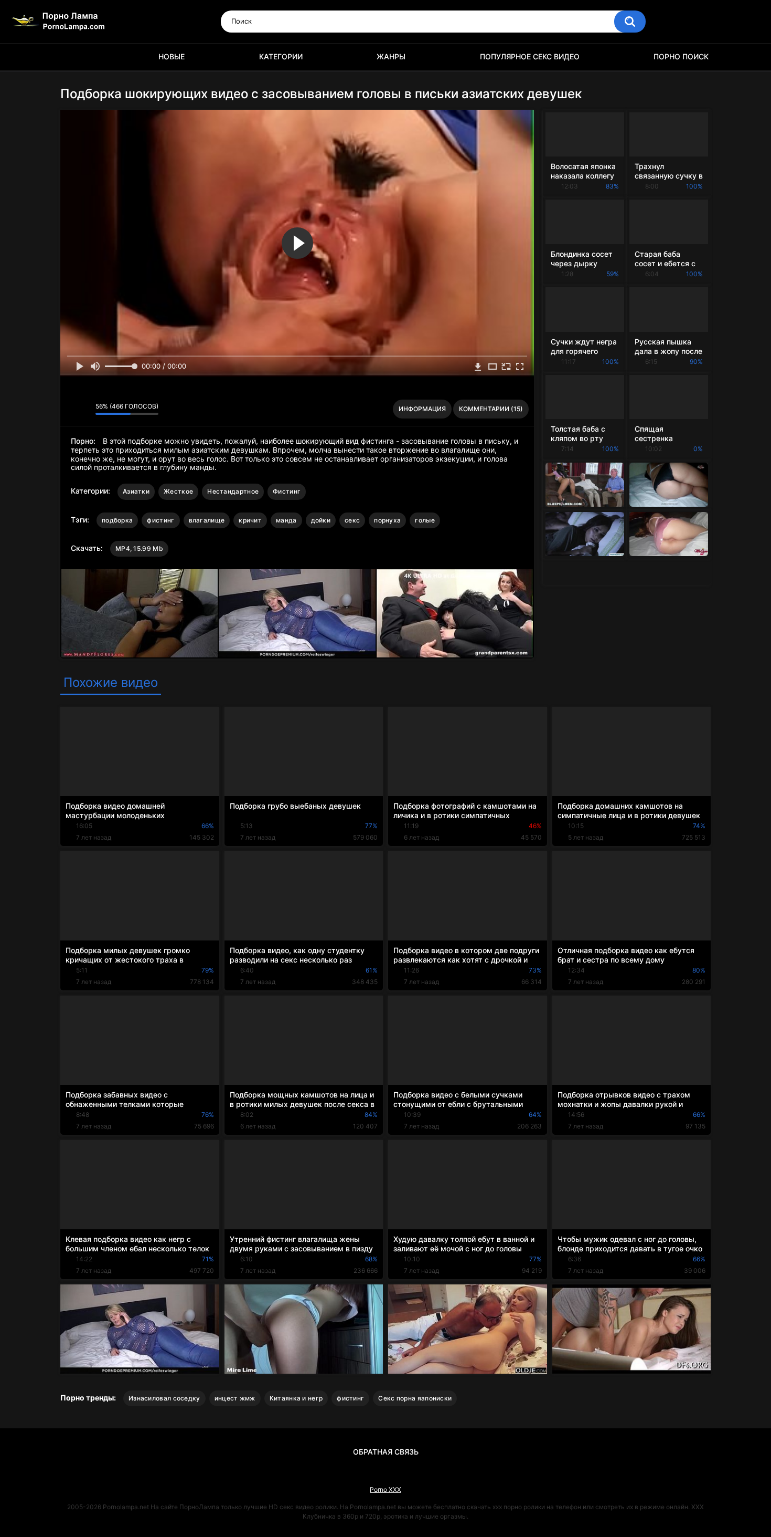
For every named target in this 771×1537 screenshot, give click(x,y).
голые (425, 520)
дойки (321, 520)
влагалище (207, 520)
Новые (171, 56)
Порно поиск (681, 56)
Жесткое (178, 491)
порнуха (387, 520)
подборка (117, 520)
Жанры (391, 56)
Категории (281, 56)
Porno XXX (385, 1489)
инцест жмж (235, 1398)
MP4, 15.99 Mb (139, 548)
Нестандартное (233, 491)
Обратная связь (386, 1451)
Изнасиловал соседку (164, 1398)
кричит (250, 520)
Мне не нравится (84, 409)
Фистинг (287, 491)
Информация (422, 409)
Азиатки (136, 491)
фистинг (160, 520)
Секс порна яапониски (415, 1398)
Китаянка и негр (296, 1398)
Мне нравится (71, 409)
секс (352, 520)
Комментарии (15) (491, 409)
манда (286, 520)
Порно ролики (73, 57)
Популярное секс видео (530, 56)
